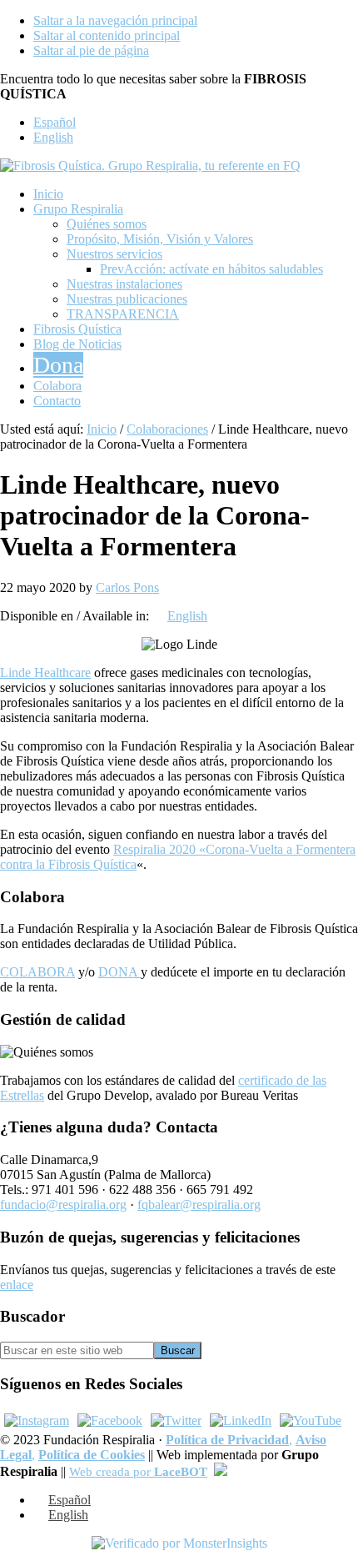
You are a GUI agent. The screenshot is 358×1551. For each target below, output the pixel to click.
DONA (119, 972)
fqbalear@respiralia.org (199, 1204)
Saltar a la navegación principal (115, 20)
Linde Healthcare (45, 672)
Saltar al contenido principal (106, 35)
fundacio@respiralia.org (63, 1204)
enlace (16, 1284)
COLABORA (37, 972)
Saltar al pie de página (91, 50)
